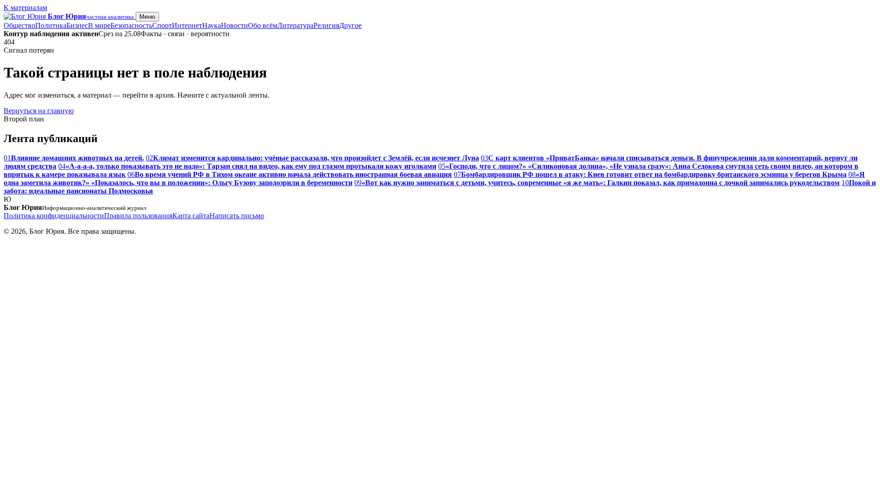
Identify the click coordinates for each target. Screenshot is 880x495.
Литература (295, 25)
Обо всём (262, 25)
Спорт (162, 25)
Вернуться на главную (39, 111)
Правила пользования (138, 216)
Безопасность (131, 25)
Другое (350, 25)
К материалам (25, 7)
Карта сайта (190, 216)
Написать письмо (236, 216)
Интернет (187, 25)
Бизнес (77, 25)
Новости (234, 25)
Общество (19, 25)
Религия (326, 25)
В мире (99, 25)
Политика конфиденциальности (54, 216)
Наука (211, 25)
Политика (50, 25)
